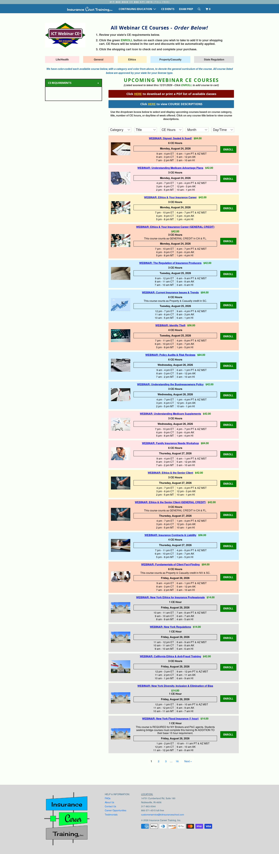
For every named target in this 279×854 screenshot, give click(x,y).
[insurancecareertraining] (66, 819)
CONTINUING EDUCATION (136, 9)
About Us (109, 802)
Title (139, 129)
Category (116, 129)
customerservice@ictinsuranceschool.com (162, 814)
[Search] (199, 9)
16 (177, 761)
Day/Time (220, 129)
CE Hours (169, 129)
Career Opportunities (115, 810)
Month (191, 129)
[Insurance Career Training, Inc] (90, 9)
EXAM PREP (186, 9)
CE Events (167, 9)
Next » (188, 761)
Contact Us (110, 806)
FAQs (107, 798)
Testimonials (111, 814)
